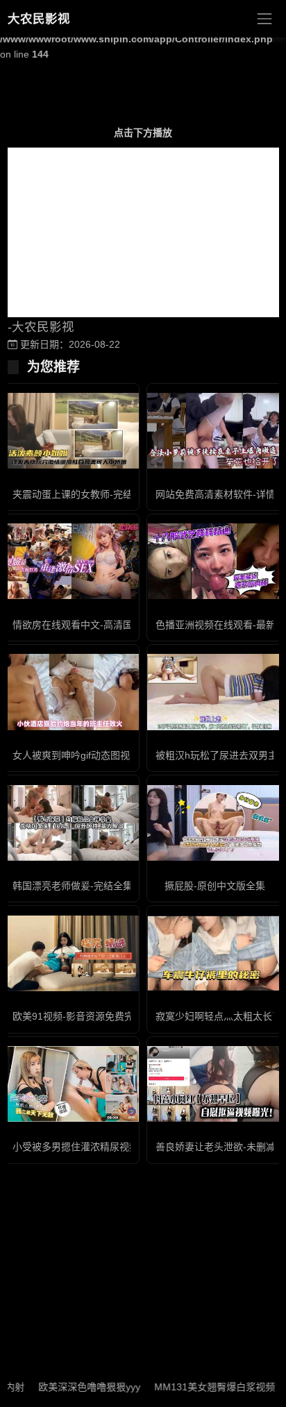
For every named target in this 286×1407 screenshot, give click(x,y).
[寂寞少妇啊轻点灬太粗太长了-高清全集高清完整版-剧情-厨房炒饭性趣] (214, 953)
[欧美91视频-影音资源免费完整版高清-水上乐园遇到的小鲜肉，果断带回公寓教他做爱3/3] (71, 953)
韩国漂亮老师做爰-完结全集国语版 (87, 885)
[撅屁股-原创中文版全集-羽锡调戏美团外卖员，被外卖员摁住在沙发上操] (214, 823)
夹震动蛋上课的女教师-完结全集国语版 (96, 494)
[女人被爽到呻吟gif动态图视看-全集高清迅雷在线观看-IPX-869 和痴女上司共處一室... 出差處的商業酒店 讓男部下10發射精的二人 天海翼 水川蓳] (71, 692)
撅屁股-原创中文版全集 (215, 885)
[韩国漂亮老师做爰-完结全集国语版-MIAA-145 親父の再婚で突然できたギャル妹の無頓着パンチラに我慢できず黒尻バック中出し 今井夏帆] (71, 823)
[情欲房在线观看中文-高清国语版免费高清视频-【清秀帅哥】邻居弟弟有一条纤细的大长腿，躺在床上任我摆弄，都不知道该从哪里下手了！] (71, 561)
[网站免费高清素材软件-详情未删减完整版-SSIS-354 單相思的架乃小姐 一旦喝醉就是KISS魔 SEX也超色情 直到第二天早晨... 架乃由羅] (214, 431)
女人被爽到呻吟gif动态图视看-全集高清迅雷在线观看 (126, 755)
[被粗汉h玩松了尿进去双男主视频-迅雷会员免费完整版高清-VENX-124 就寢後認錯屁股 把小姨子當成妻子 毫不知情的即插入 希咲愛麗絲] (214, 692)
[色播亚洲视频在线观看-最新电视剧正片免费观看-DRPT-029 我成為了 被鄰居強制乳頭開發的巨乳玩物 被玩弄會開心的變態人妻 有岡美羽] (214, 561)
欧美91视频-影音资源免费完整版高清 (92, 1016)
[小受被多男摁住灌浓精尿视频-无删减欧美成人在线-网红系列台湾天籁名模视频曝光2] (71, 1084)
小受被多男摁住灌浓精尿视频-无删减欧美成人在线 (121, 1146)
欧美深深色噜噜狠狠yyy (75, 1386)
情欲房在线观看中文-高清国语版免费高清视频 (111, 624)
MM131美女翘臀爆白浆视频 (200, 1386)
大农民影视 (39, 19)
